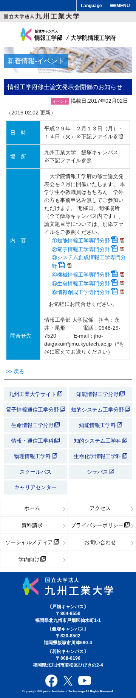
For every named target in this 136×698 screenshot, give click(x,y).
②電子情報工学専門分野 (81, 249)
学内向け (29, 559)
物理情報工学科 (33, 456)
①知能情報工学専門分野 (81, 241)
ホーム (32, 508)
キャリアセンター (35, 487)
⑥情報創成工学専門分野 (81, 292)
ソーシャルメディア (29, 542)
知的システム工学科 (98, 441)
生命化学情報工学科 (98, 456)
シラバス (97, 472)
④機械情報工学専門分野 (81, 275)
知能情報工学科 (98, 425)
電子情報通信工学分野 (32, 410)
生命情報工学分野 (32, 425)
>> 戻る (15, 371)
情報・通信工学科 (33, 441)
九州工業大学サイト (32, 394)
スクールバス (35, 472)
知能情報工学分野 (98, 394)
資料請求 (32, 525)
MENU (123, 5)
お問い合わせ (100, 542)
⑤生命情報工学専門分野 (81, 283)
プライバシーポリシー (97, 525)
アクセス (100, 508)
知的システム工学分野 (98, 410)
